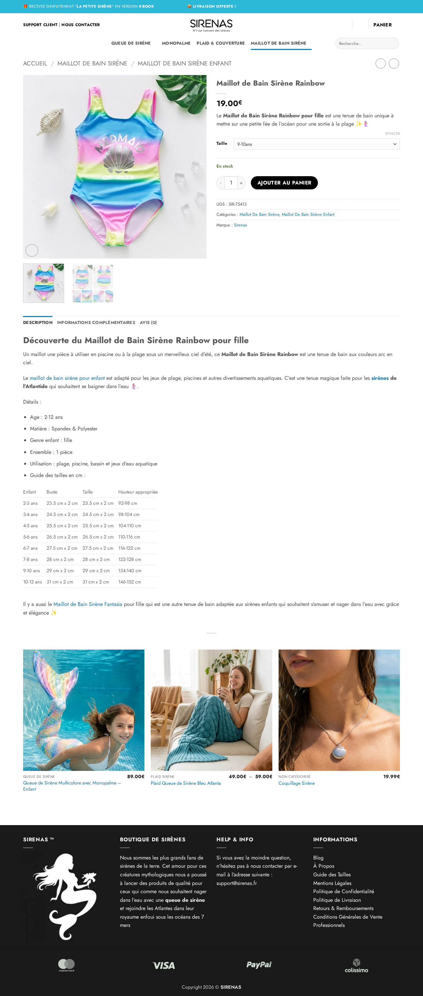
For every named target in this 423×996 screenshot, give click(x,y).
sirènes (380, 378)
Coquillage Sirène (297, 783)
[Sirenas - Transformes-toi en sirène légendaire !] (211, 25)
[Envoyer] (393, 43)
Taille (221, 143)
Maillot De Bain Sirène (279, 43)
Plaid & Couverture (221, 43)
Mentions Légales (332, 883)
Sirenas (240, 225)
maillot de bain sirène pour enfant (66, 378)
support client (40, 25)
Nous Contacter (80, 25)
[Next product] (380, 63)
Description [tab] (38, 322)
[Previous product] (394, 63)
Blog (318, 857)
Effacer (392, 133)
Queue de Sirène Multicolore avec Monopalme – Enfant (72, 786)
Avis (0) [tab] (148, 322)
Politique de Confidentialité (343, 891)
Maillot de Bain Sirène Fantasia (88, 604)
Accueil (35, 63)
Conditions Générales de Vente (347, 917)
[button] (360, 25)
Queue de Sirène (131, 43)
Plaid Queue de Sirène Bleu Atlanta (186, 783)
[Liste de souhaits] (344, 25)
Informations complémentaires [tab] (96, 322)
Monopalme (176, 43)
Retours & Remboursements (343, 908)
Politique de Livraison (337, 900)
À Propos (323, 866)
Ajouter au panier (284, 182)
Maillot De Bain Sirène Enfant (185, 63)
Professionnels (329, 925)
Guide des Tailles (332, 874)
